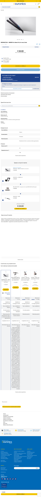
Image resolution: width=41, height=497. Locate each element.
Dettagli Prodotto (6, 46)
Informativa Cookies (4, 469)
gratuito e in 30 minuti (7, 430)
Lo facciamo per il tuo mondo (5, 455)
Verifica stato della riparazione (32, 455)
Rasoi (4, 422)
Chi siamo (2, 451)
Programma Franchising (4, 453)
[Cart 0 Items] (38, 4)
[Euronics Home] (19, 3)
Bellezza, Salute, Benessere (8, 424)
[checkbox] (3, 181)
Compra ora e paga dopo (18, 460)
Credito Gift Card (30, 456)
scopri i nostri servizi (36, 430)
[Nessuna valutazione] (3, 44)
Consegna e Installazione (18, 461)
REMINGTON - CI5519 (16, 196)
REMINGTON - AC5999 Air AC (18, 177)
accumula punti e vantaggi (22, 430)
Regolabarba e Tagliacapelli (8, 420)
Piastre (2, 10)
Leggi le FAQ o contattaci (8, 434)
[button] (4, 1)
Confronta (36, 46)
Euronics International (4, 452)
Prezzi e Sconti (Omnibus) (18, 457)
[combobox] (20, 7)
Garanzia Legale (16, 455)
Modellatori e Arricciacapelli (8, 416)
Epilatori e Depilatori (7, 417)
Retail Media (3, 460)
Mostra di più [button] (20, 259)
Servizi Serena (29, 457)
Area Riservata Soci (4, 457)
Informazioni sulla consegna (6, 94)
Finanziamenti (16, 459)
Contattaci (28, 451)
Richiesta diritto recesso (31, 452)
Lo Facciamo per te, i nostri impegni (6, 454)
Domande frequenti (30, 453)
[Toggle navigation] (1, 4)
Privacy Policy (3, 468)
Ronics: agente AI (3, 461)
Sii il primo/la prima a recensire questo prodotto (12, 407)
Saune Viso (5, 423)
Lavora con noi (3, 456)
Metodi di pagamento (17, 458)
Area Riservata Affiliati (4, 458)
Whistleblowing (3, 472)
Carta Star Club (29, 454)
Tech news (2, 474)
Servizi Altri (29, 458)
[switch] (3, 293)
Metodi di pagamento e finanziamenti (7, 92)
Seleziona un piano (17, 88)
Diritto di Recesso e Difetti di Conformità (20, 456)
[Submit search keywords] (39, 7)
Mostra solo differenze (7, 293)
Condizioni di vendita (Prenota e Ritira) (20, 453)
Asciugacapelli (5, 415)
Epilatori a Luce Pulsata (7, 419)
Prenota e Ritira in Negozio (18, 454)
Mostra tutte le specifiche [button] (20, 392)
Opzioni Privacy (3, 467)
